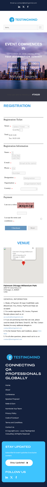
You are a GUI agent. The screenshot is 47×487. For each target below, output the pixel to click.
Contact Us (9, 427)
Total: (6, 134)
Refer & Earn (10, 404)
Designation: (9, 177)
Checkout (16, 228)
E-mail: (7, 162)
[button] (23, 263)
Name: (6, 152)
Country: (7, 188)
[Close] (33, 248)
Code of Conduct (12, 418)
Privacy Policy (10, 413)
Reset (33, 228)
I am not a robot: (10, 205)
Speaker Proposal (12, 399)
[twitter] (11, 477)
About (7, 390)
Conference (10, 394)
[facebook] (16, 477)
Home (7, 385)
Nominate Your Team (13, 409)
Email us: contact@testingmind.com (23, 3)
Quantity (16, 130)
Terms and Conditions (13, 422)
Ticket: (6, 126)
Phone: (7, 168)
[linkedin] (6, 477)
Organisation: (9, 183)
